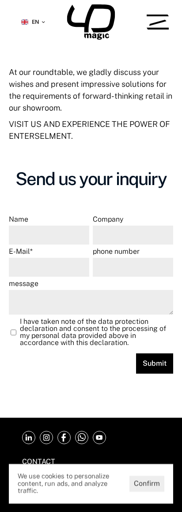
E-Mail (21, 251)
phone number (116, 251)
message (23, 283)
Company (108, 219)
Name (18, 219)
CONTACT (38, 461)
